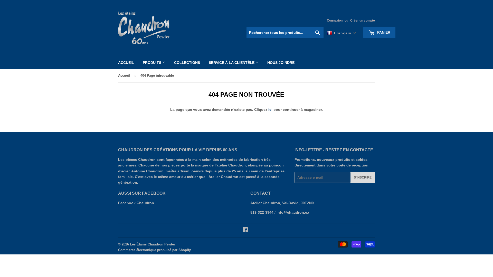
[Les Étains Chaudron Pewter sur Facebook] (245, 230)
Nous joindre (281, 63)
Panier (383, 32)
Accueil (126, 63)
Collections (187, 63)
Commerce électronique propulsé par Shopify (154, 250)
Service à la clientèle (232, 63)
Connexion (335, 20)
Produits (152, 63)
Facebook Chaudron (136, 203)
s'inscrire (363, 177)
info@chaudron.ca (293, 212)
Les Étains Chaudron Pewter (152, 244)
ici (270, 109)
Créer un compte (362, 20)
